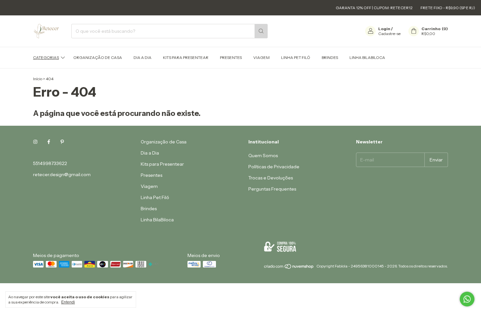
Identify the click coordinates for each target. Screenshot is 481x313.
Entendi (68, 302)
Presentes (231, 57)
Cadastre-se (389, 33)
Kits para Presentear (185, 57)
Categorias (46, 57)
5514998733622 (50, 163)
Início (37, 78)
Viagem (261, 57)
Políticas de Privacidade (273, 167)
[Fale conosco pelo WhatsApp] (467, 299)
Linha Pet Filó (295, 57)
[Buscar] (261, 31)
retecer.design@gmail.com (62, 174)
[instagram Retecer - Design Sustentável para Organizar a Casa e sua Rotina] (35, 142)
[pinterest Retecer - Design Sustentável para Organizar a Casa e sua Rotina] (62, 142)
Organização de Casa (97, 57)
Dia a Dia (142, 57)
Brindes (330, 57)
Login (384, 28)
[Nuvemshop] (289, 267)
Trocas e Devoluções (270, 178)
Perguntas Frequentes (272, 189)
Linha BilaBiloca (367, 57)
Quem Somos (263, 155)
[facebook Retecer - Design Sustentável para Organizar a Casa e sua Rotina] (48, 142)
